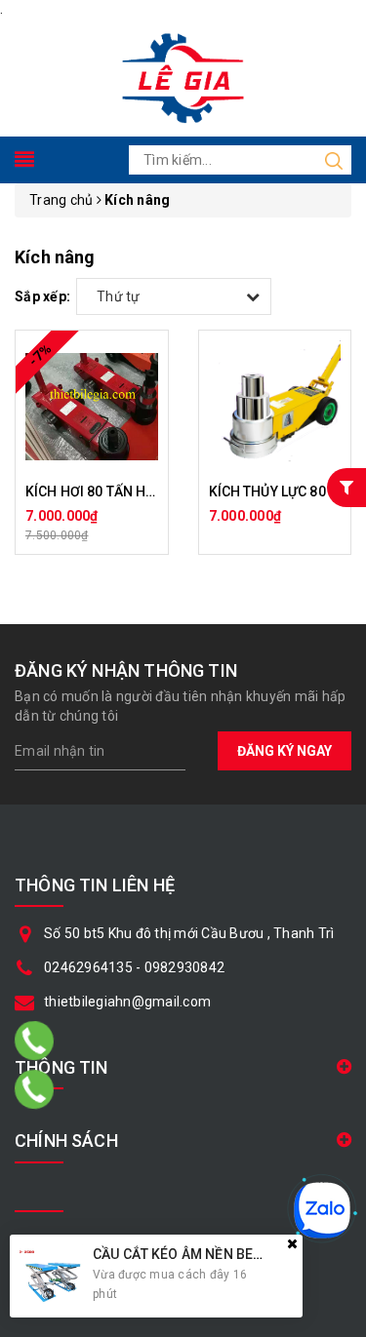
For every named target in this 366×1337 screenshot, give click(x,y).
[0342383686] (35, 1040)
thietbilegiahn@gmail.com (127, 1001)
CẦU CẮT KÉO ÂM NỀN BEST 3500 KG (210, 1254)
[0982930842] (35, 1089)
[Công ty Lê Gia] (183, 76)
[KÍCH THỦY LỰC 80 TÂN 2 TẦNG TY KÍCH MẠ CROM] (275, 406)
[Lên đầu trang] (336, 921)
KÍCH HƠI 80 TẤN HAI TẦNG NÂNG (132, 491)
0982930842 (184, 967)
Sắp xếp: (42, 296)
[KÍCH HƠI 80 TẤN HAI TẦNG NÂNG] (91, 406)
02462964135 (88, 967)
